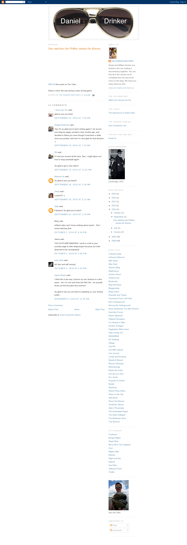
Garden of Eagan (116, 326)
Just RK (112, 346)
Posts (114, 525)
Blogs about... (114, 292)
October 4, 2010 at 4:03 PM (70, 268)
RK (55, 152)
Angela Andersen (61, 125)
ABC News (113, 261)
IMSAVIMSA (114, 336)
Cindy (56, 191)
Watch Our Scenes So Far (120, 100)
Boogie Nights (115, 438)
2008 (114, 241)
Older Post (99, 309)
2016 (114, 194)
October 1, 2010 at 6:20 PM (70, 232)
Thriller (112, 472)
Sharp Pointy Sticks (117, 391)
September (119, 217)
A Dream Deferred (116, 257)
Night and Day (115, 458)
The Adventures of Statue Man (122, 113)
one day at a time (116, 374)
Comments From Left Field (120, 298)
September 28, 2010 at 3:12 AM (72, 199)
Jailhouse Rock (115, 469)
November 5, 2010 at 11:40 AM (71, 299)
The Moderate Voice (117, 418)
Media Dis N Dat (116, 370)
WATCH (51, 84)
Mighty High (114, 451)
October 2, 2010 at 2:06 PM (70, 253)
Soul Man (113, 465)
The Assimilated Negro (118, 411)
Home (76, 309)
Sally (56, 206)
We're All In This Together (120, 445)
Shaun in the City (116, 394)
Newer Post (53, 309)
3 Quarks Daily (115, 254)
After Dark (113, 264)
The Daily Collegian (117, 415)
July (116, 228)
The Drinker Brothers (122, 61)
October (117, 213)
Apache (112, 462)
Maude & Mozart (116, 360)
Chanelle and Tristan (117, 295)
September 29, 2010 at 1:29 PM (72, 214)
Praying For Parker (117, 380)
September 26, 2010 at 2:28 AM (72, 184)
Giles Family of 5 (116, 333)
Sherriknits (113, 398)
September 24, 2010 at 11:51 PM (73, 170)
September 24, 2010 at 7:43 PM (72, 145)
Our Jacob (113, 377)
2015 (114, 198)
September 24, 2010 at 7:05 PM (72, 118)
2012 (114, 201)
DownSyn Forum (116, 312)
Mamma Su (59, 176)
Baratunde (113, 281)
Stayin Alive (113, 441)
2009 (114, 237)
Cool (111, 448)
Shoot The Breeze (116, 401)
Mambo (112, 455)
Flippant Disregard (117, 319)
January (117, 232)
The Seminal (114, 422)
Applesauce (114, 271)
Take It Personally (116, 408)
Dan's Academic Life (117, 125)
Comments (117, 530)
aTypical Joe (114, 278)
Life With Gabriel (116, 350)
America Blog (114, 267)
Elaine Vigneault (116, 315)
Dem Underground (117, 302)
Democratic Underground (119, 305)
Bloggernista (114, 288)
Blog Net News (115, 285)
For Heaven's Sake (117, 322)
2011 (114, 205)
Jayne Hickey (60, 275)
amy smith (58, 260)
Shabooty (113, 387)
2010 (114, 209)
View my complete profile (121, 88)
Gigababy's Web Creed (119, 329)
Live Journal (114, 353)
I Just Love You (61, 110)
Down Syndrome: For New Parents (124, 309)
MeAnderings (114, 367)
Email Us (112, 138)
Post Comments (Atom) (70, 315)
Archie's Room (115, 274)
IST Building (114, 339)
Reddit (111, 384)
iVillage (112, 343)
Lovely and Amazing (117, 357)
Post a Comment (55, 305)
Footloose (113, 434)
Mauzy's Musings (116, 363)
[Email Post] (93, 95)
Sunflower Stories (116, 404)
